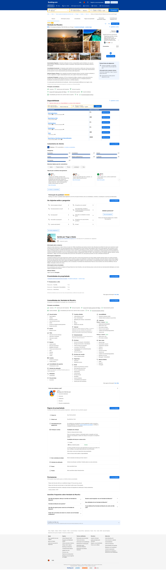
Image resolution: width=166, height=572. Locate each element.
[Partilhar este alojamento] (108, 23)
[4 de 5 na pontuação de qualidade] (48, 22)
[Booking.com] (52, 2)
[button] (110, 54)
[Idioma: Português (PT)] (84, 2)
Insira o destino (53, 9)
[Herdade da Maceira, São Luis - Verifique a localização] (48, 27)
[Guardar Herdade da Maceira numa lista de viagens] (105, 23)
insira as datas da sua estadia (86, 424)
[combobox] (58, 10)
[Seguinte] (118, 40)
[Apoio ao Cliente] (87, 2)
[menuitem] (51, 5)
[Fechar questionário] (117, 388)
